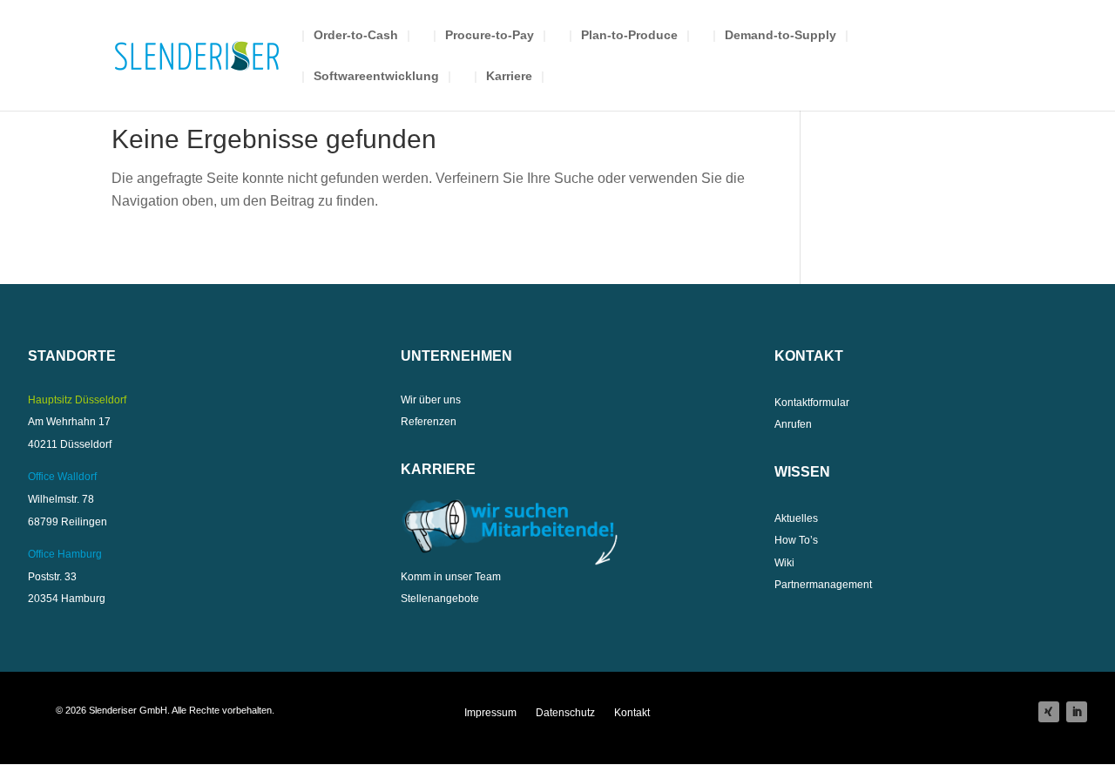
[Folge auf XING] (1048, 711)
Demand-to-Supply (780, 35)
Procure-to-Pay (489, 35)
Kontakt (632, 713)
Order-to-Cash (356, 35)
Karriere (509, 76)
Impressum (490, 713)
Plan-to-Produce (629, 35)
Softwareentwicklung (376, 76)
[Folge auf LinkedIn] (1076, 711)
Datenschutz (565, 713)
